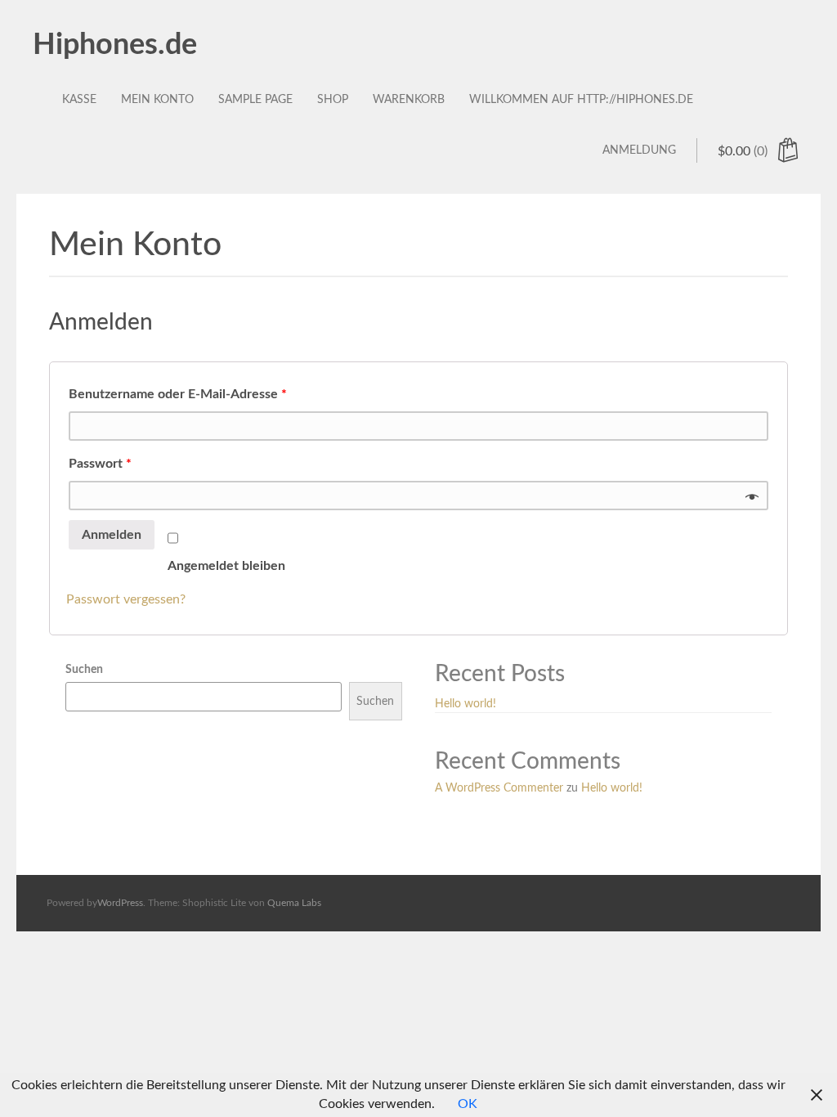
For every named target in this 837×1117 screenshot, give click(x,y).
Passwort (100, 463)
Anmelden (111, 534)
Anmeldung (639, 150)
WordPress (120, 903)
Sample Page (255, 99)
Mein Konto (157, 99)
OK (467, 1103)
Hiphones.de (115, 45)
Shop (332, 99)
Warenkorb (409, 99)
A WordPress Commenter (499, 788)
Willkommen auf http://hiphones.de (581, 99)
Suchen (84, 669)
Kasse (79, 99)
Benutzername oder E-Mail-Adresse (178, 394)
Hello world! (465, 704)
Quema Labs (294, 903)
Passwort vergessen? (126, 599)
